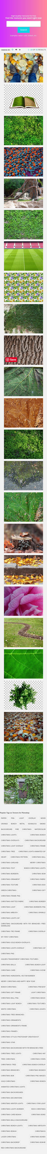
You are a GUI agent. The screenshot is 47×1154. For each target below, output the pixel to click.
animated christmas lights (13, 1087)
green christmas (8, 890)
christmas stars (38, 1059)
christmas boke (38, 1115)
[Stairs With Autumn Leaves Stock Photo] (23, 584)
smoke (43, 824)
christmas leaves (38, 1009)
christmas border (37, 901)
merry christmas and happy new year (18, 981)
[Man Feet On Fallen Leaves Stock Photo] (23, 82)
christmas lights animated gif (32, 851)
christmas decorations (11, 1098)
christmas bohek (38, 1137)
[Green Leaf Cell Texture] (23, 678)
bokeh (30, 35)
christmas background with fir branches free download (23, 925)
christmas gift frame (10, 992)
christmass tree (8, 1065)
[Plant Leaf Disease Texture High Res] (23, 396)
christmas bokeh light (35, 965)
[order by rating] (20, 50)
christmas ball (39, 857)
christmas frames (9, 1031)
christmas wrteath (37, 1126)
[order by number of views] (16, 50)
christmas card (8, 970)
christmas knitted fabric (12, 901)
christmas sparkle (37, 912)
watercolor (40, 829)
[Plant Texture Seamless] (23, 145)
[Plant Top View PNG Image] (23, 709)
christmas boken (38, 1081)
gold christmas (8, 1081)
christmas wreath (9, 912)
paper (3, 818)
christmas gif (39, 948)
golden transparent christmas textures (19, 959)
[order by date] (12, 50)
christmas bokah (8, 1131)
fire (17, 829)
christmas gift (39, 890)
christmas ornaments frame (14, 1026)
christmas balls (8, 965)
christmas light (8, 907)
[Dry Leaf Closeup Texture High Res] (23, 427)
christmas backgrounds (12, 1092)
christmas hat (39, 1053)
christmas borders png (35, 907)
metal (22, 824)
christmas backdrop (10, 1142)
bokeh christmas (8, 987)
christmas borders (10, 874)
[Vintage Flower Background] (23, 176)
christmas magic (38, 998)
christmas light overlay (12, 846)
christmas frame (38, 846)
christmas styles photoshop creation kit (20, 1037)
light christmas (38, 992)
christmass (40, 1131)
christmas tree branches (12, 1015)
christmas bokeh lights (12, 1126)
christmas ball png (10, 998)
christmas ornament (10, 879)
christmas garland (9, 863)
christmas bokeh (38, 835)
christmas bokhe (38, 1142)
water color (22, 35)
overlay (32, 818)
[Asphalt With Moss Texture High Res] (23, 490)
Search (23, 30)
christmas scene (38, 970)
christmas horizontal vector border (18, 976)
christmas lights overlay (12, 948)
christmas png (7, 954)
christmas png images (36, 1076)
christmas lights (9, 835)
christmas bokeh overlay (34, 1065)
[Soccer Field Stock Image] (23, 270)
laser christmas (8, 1137)
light (21, 818)
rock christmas (38, 1109)
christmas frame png (10, 896)
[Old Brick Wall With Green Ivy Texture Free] (23, 333)
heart (3, 857)
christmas (26, 829)
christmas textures (36, 1003)
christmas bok (7, 1076)
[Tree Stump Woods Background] (23, 552)
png (12, 818)
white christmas (8, 1009)
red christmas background (13, 1148)
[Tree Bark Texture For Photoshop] (23, 364)
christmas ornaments (11, 1020)
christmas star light (36, 1103)
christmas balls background (14, 1120)
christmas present (37, 987)
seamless (32, 824)
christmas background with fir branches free (22, 1048)
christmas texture (9, 885)
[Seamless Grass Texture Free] (23, 772)
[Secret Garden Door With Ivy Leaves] (23, 803)
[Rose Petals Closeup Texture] (23, 615)
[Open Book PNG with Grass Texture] (23, 113)
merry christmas (38, 863)
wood (43, 818)
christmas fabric (38, 879)
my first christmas (9, 937)
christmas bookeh (37, 1070)
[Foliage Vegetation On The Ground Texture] (23, 239)
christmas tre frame (10, 931)
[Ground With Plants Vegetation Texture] (23, 458)
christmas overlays (10, 840)
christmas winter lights (12, 1103)
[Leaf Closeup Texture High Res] (23, 521)
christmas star (8, 1042)
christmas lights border (12, 1109)
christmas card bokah (11, 1115)
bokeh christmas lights (35, 868)
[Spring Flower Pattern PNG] (23, 301)
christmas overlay (37, 931)
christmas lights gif (10, 918)
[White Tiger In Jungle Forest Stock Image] (23, 207)
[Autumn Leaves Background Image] (23, 741)
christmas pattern (19, 857)
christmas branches (10, 1070)
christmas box (39, 885)
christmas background (35, 840)
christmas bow (39, 874)
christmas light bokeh (11, 1003)
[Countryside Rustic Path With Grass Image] (23, 647)
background (6, 829)
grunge (4, 824)
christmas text (8, 868)
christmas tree (8, 851)
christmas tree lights (11, 1053)
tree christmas (8, 1059)
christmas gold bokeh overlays (15, 942)
